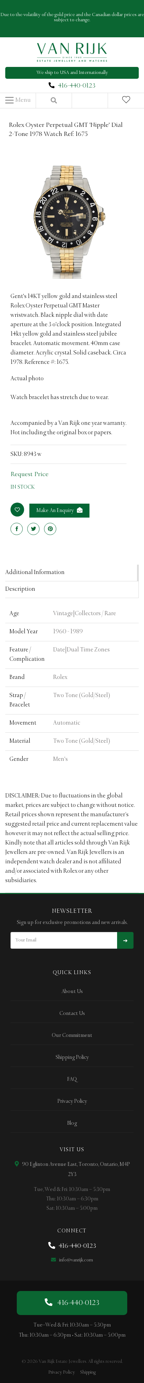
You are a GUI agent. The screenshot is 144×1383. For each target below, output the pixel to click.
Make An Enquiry (55, 510)
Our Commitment (72, 1035)
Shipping (88, 1372)
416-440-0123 (76, 85)
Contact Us (72, 1013)
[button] (18, 100)
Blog (72, 1123)
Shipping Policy (72, 1057)
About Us (72, 991)
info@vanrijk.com (75, 1260)
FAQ (72, 1079)
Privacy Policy (72, 1101)
